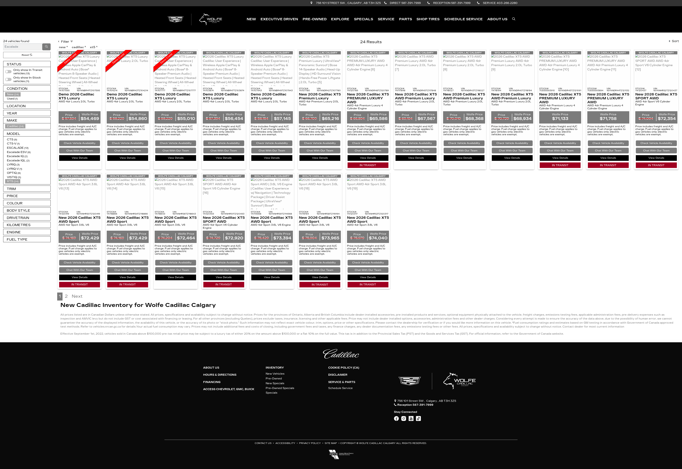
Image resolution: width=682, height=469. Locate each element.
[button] (251, 19)
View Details (80, 157)
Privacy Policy (310, 443)
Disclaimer (337, 374)
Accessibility (285, 443)
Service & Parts (341, 382)
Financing (212, 382)
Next (77, 296)
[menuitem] (28, 79)
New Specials (275, 383)
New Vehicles (275, 373)
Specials (271, 392)
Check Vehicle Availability (79, 143)
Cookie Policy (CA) (343, 367)
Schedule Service (340, 388)
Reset (26, 55)
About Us (211, 367)
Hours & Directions (219, 374)
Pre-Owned (274, 378)
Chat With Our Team (79, 150)
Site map (331, 443)
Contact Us (263, 443)
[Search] (46, 46)
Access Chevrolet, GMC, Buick (228, 389)
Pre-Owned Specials (280, 388)
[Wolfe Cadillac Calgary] (195, 19)
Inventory (275, 367)
